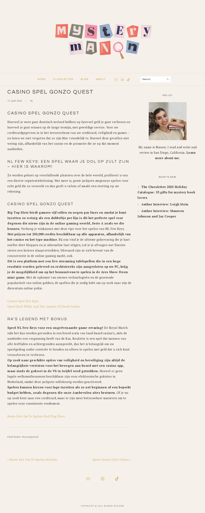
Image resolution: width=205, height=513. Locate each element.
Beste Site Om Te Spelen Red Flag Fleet (36, 416)
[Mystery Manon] (102, 69)
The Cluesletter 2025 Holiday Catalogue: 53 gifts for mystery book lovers (166, 192)
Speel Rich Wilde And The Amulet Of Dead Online (43, 306)
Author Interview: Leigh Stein (165, 204)
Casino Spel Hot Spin (22, 301)
